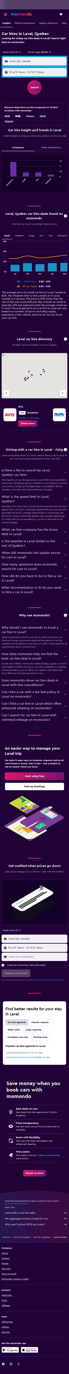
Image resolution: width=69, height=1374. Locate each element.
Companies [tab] (18, 147)
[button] (5, 14)
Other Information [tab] (51, 147)
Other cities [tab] (14, 1030)
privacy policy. (58, 980)
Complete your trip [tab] (18, 1037)
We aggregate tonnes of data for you (26, 1218)
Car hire (6, 1237)
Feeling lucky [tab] (41, 1037)
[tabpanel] (34, 174)
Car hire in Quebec (42, 1237)
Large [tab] (31, 236)
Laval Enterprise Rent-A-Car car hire (24, 1053)
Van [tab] (50, 236)
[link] (27, 423)
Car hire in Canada (21, 1237)
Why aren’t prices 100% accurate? (25, 1224)
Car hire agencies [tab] (17, 1022)
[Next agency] (62, 393)
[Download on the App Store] (29, 1350)
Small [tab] (7, 236)
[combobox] (12, 52)
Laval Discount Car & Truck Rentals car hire (28, 1057)
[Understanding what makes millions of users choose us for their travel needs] (65, 615)
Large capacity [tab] (34, 1030)
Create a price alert (47, 1155)
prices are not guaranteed (16, 1203)
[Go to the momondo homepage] (21, 14)
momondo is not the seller (20, 1213)
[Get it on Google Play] (10, 1350)
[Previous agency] (6, 393)
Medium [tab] (19, 236)
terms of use (42, 980)
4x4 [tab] (41, 236)
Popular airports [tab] (40, 1022)
